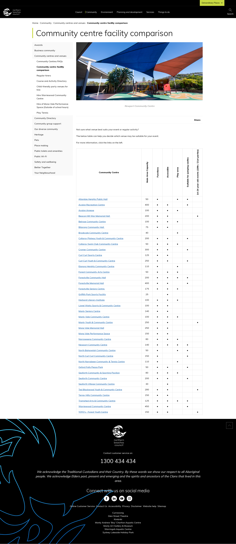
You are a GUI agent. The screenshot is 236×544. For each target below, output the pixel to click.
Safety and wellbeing (45, 161)
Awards (38, 45)
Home (35, 23)
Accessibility (114, 506)
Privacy (126, 506)
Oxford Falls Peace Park (91, 367)
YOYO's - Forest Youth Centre (93, 412)
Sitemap (161, 506)
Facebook (106, 498)
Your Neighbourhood (44, 172)
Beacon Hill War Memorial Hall (94, 216)
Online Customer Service (82, 506)
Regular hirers (44, 75)
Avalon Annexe (86, 210)
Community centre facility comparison (50, 68)
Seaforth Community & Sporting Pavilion (99, 372)
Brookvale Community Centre (93, 232)
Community (91, 12)
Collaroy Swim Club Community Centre (98, 244)
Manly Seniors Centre (89, 311)
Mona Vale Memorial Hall (91, 328)
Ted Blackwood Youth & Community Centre (100, 389)
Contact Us (101, 506)
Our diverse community (46, 129)
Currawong (118, 512)
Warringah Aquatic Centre (118, 529)
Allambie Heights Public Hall (93, 199)
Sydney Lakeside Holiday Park (118, 532)
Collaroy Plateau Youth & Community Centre (101, 238)
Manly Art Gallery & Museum (118, 525)
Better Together (42, 167)
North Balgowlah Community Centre (97, 350)
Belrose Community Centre (92, 221)
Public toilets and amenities (48, 151)
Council (78, 12)
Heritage (38, 134)
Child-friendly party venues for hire (52, 88)
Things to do (164, 12)
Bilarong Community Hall (91, 227)
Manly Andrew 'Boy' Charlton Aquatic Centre (118, 522)
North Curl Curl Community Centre (96, 356)
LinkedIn (114, 498)
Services (150, 12)
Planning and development (129, 12)
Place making (41, 145)
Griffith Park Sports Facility (92, 294)
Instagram (129, 498)
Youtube (122, 498)
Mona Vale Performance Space (94, 333)
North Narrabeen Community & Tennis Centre (102, 361)
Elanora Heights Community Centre (96, 266)
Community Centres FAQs (50, 61)
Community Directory (45, 118)
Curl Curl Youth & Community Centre (97, 260)
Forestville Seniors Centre (92, 288)
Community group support (47, 123)
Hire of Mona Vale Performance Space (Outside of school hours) (52, 106)
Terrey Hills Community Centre (94, 395)
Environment (107, 12)
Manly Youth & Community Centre (96, 322)
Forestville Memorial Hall (91, 283)
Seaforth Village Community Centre (97, 384)
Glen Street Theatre (118, 516)
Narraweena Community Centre (95, 339)
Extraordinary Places (211, 3)
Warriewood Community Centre (95, 406)
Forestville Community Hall (92, 277)
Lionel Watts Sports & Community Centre (99, 305)
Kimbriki (118, 519)
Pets (36, 140)
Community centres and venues (69, 23)
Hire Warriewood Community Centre (51, 97)
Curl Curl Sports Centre (90, 255)
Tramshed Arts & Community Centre (97, 400)
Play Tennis (42, 112)
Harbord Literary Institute (92, 300)
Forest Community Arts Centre (94, 272)
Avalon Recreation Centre (92, 204)
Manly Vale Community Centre (94, 316)
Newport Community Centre (93, 344)
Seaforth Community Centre (93, 378)
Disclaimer (136, 506)
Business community (44, 50)
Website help (149, 506)
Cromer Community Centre (92, 249)
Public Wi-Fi (40, 156)
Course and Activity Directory (52, 81)
